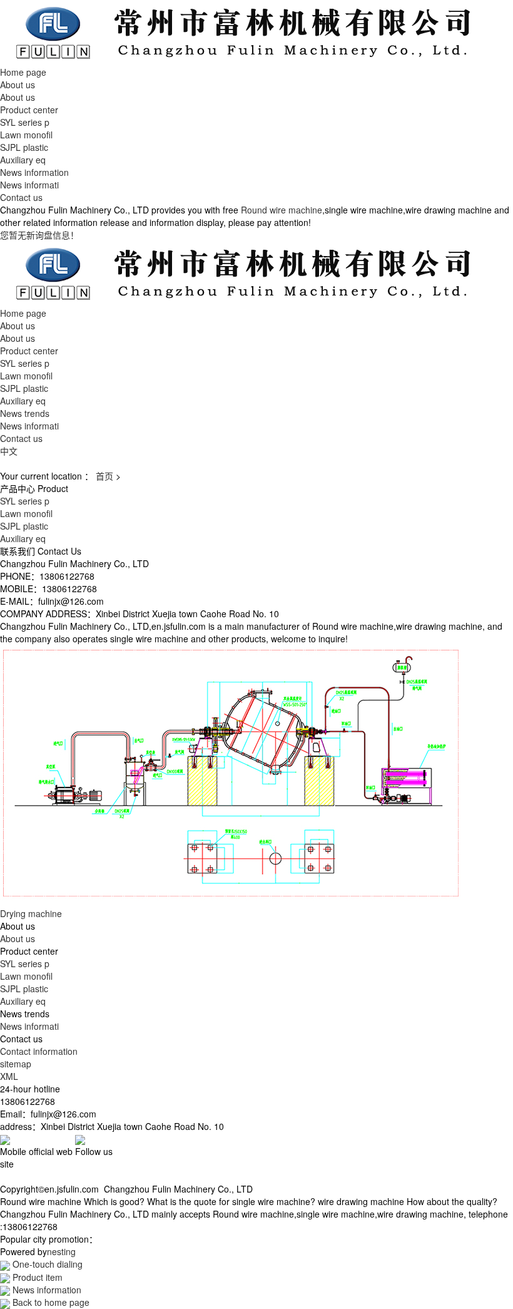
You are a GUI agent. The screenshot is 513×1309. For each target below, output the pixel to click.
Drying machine (31, 913)
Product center (29, 109)
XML (9, 1076)
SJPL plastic (24, 147)
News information (34, 172)
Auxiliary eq (23, 159)
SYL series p (24, 122)
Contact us (21, 197)
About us (17, 84)
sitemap (15, 1063)
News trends (24, 413)
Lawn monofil (26, 134)
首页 (104, 476)
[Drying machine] (231, 774)
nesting (61, 1251)
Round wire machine (281, 209)
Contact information (39, 1051)
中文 (9, 450)
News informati (29, 184)
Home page (23, 72)
